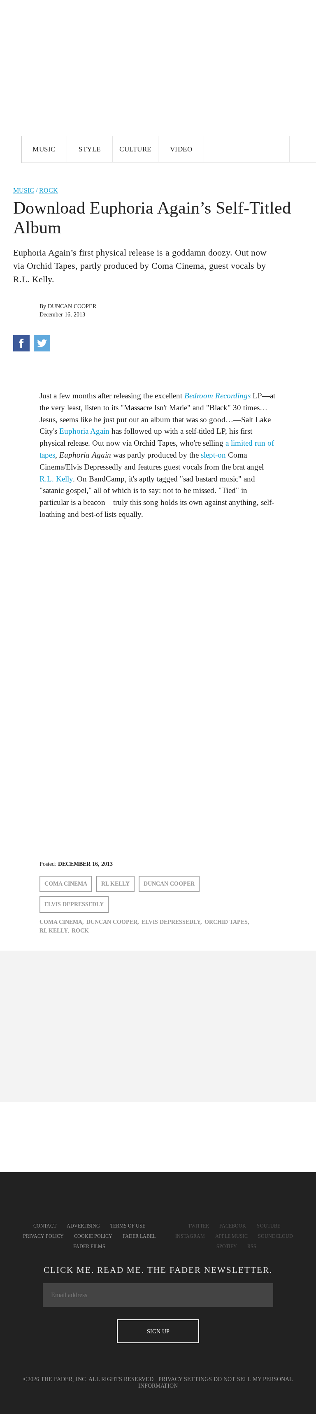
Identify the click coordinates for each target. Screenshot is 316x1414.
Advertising (83, 1226)
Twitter (198, 1226)
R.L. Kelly (56, 478)
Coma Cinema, (62, 922)
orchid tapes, (226, 922)
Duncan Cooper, (112, 922)
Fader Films (89, 1246)
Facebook (232, 1226)
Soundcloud (275, 1236)
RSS (251, 1246)
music (23, 190)
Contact (44, 1226)
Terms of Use (127, 1226)
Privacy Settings (185, 1379)
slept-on (213, 455)
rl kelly (115, 884)
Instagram (190, 1236)
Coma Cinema (65, 884)
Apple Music (231, 1236)
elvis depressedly (74, 904)
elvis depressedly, (172, 922)
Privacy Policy (43, 1236)
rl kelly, (54, 931)
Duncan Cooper (72, 306)
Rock (48, 190)
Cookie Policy (93, 1236)
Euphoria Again (84, 431)
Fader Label (139, 1236)
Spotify (226, 1246)
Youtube (268, 1226)
